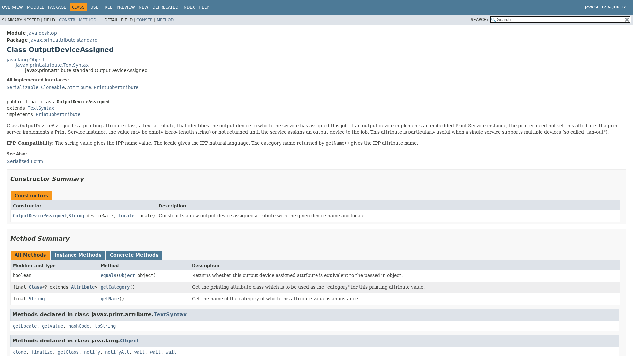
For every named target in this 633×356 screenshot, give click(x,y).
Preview (126, 7)
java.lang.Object (26, 59)
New (143, 7)
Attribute (79, 87)
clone (19, 352)
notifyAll (117, 352)
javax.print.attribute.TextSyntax (52, 65)
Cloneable (53, 87)
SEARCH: (479, 19)
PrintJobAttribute (116, 87)
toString (105, 326)
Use (94, 7)
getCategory (115, 287)
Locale (126, 215)
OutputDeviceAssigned (39, 215)
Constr (67, 20)
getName (110, 298)
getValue (52, 326)
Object (127, 275)
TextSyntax (41, 108)
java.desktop (42, 33)
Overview (12, 7)
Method (87, 20)
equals (108, 275)
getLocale (25, 326)
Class (35, 287)
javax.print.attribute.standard (63, 40)
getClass (68, 352)
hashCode (78, 326)
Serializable (22, 87)
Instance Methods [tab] (78, 255)
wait (139, 352)
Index (188, 7)
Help (204, 7)
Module (35, 7)
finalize (41, 352)
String (76, 215)
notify (92, 352)
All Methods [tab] (30, 255)
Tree (108, 7)
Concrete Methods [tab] (134, 255)
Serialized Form (25, 161)
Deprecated (165, 7)
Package (57, 7)
